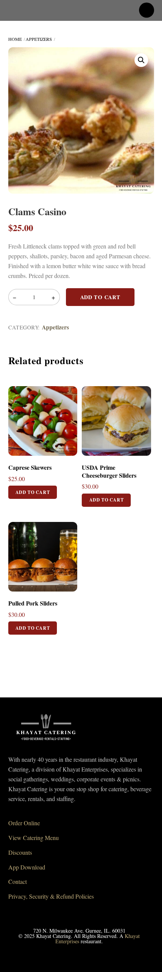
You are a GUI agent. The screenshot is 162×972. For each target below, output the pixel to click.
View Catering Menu (33, 838)
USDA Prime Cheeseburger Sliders (109, 472)
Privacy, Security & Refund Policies (51, 896)
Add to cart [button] (32, 492)
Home (15, 39)
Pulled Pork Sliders (32, 603)
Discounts (20, 852)
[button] (141, 60)
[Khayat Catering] (46, 742)
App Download (26, 867)
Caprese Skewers (30, 468)
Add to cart (100, 297)
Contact (17, 881)
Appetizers (39, 39)
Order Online (24, 823)
